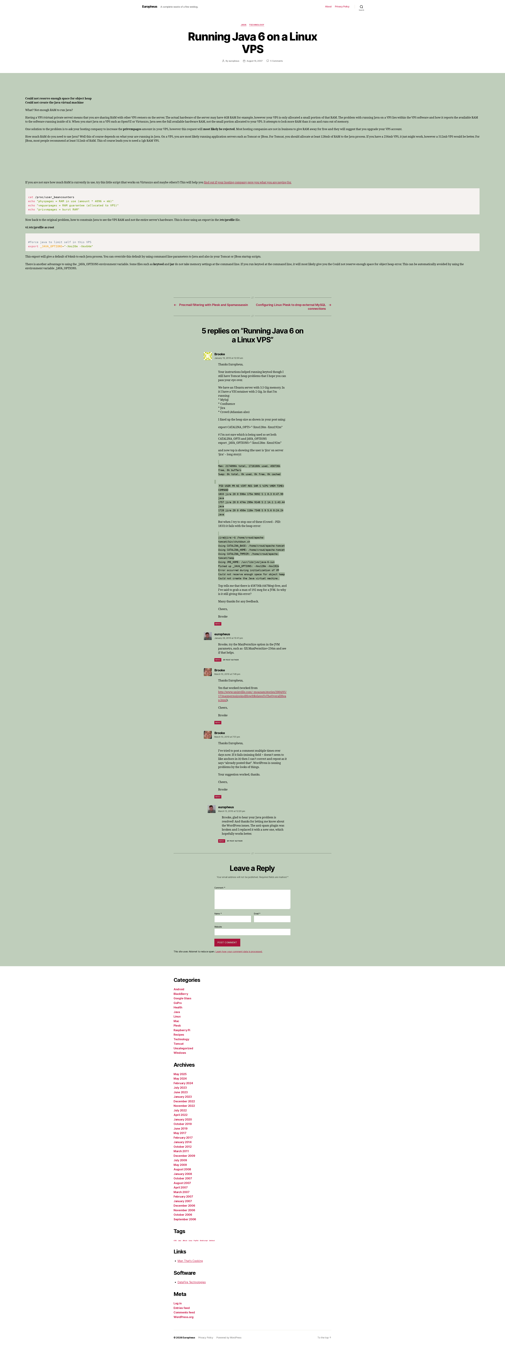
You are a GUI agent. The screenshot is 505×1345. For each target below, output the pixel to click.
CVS (175, 1240)
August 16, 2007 (255, 61)
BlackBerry (181, 994)
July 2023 (180, 1087)
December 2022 (184, 1101)
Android (179, 989)
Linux (177, 1016)
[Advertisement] (227, 89)
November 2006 (184, 1210)
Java (243, 25)
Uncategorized (183, 1048)
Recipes (179, 1034)
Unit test (212, 1240)
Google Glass (182, 998)
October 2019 (183, 1124)
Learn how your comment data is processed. (238, 951)
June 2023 (181, 1092)
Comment (219, 888)
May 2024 (180, 1078)
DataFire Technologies (192, 1282)
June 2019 (181, 1128)
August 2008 (182, 1169)
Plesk (177, 1025)
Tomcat (178, 1043)
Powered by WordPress (228, 1337)
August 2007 (182, 1183)
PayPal (196, 1240)
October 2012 (183, 1146)
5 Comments (276, 61)
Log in (177, 1303)
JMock (185, 1240)
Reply (217, 624)
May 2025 (180, 1074)
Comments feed (184, 1312)
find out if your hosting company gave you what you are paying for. (247, 182)
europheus (234, 61)
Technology (256, 25)
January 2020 (183, 1119)
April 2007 (181, 1187)
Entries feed (182, 1308)
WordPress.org (184, 1317)
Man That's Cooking (190, 1261)
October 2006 (183, 1214)
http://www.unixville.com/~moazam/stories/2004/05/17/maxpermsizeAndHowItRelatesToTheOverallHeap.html (252, 696)
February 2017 (183, 1137)
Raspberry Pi (182, 1030)
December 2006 (184, 1205)
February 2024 (183, 1083)
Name (218, 914)
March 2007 (181, 1192)
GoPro (178, 1003)
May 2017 (180, 1133)
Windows (180, 1052)
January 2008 (183, 1174)
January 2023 (183, 1096)
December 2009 (184, 1155)
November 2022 (184, 1105)
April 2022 (180, 1115)
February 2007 (183, 1196)
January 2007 (183, 1201)
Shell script (204, 1240)
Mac (176, 1021)
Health (178, 1007)
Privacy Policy (342, 6)
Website (218, 926)
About (328, 6)
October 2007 (183, 1178)
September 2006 (185, 1219)
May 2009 (180, 1165)
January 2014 (183, 1142)
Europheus (149, 6)
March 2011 (181, 1151)
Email (257, 914)
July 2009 (180, 1160)
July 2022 (180, 1110)
